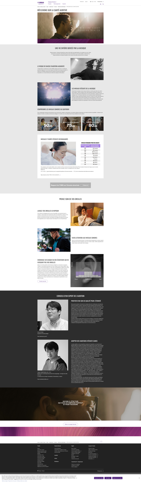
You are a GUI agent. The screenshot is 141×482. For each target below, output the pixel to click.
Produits (49, 3)
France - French (93, 1)
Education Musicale (57, 446)
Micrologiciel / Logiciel (74, 456)
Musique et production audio (41, 450)
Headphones (51, 6)
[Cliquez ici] (70, 185)
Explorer (64, 3)
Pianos (38, 448)
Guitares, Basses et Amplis (41, 452)
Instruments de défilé (40, 458)
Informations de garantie (75, 449)
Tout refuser (108, 478)
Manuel (72, 454)
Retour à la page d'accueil (70, 424)
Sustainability (90, 458)
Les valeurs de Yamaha (92, 453)
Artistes (55, 458)
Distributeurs (82, 1)
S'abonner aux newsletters (75, 464)
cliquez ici (16, 479)
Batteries (38, 453)
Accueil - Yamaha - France (41, 6)
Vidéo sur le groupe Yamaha (92, 449)
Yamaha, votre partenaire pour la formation (61, 450)
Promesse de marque (91, 450)
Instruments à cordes (40, 456)
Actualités (56, 455)
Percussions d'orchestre (41, 457)
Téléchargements (57, 3)
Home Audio (39, 462)
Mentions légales (5, 480)
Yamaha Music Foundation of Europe (60, 449)
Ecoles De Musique (57, 448)
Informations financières (92, 457)
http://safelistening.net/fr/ (42, 336)
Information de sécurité (75, 458)
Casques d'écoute (52, 2)
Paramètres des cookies (99, 478)
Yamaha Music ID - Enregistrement (77, 461)
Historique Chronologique (92, 456)
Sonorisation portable (40, 461)
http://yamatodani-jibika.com (42, 379)
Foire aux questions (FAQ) (75, 450)
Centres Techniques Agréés (75, 452)
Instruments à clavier (40, 449)
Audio (47, 6)
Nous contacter (73, 448)
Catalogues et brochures (75, 453)
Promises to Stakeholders (92, 454)
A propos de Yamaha (91, 446)
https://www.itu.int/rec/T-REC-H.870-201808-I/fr (50, 174)
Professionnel (99, 471)
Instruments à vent (40, 454)
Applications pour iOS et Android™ (43, 466)
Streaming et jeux (40, 463)
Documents (73, 457)
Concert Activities (57, 452)
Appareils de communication (41, 465)
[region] (70, 478)
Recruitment (90, 452)
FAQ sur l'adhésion (74, 466)
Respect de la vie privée (12, 480)
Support (86, 1)
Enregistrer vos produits (75, 465)
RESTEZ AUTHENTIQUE (61, 6)
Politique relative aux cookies (22, 480)
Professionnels (99, 1)
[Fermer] (139, 478)
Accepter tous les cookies (117, 478)
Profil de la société (91, 448)
